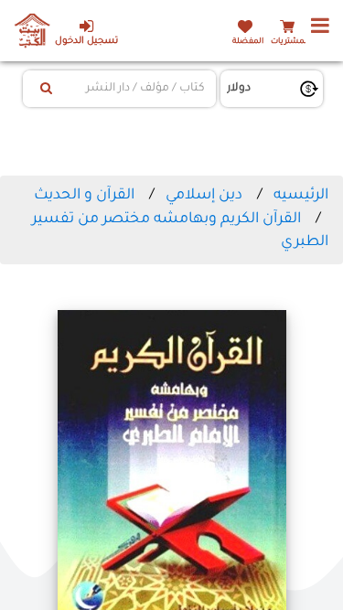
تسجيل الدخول (86, 42)
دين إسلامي (204, 195)
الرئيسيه (300, 195)
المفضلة (247, 41)
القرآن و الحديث (84, 195)
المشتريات (289, 41)
